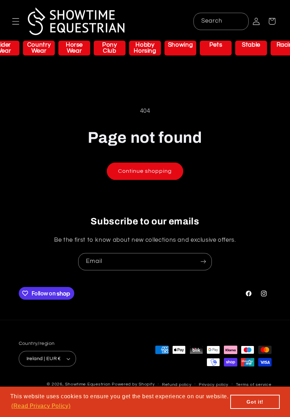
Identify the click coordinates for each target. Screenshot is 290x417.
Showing (180, 45)
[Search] (240, 21)
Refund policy (177, 385)
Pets (215, 45)
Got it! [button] (254, 402)
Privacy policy (213, 385)
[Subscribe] (203, 261)
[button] (15, 21)
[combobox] (221, 21)
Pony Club (109, 48)
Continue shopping (145, 171)
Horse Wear (74, 48)
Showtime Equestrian (87, 384)
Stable (251, 45)
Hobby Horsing (145, 48)
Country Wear (39, 48)
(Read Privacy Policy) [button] (40, 406)
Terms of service (254, 385)
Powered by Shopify (133, 384)
